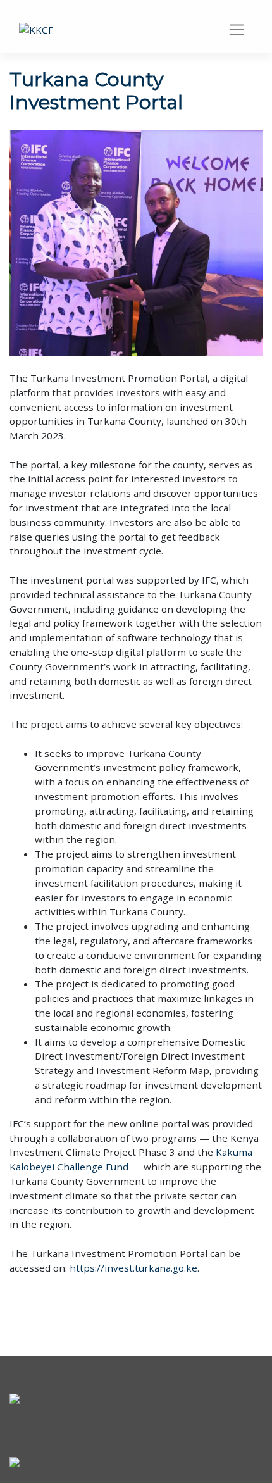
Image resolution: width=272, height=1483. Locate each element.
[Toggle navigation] (237, 29)
